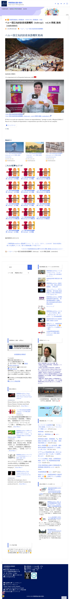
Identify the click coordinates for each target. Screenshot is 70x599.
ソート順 (10, 273)
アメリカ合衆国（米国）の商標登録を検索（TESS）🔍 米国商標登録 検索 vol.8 (49, 460)
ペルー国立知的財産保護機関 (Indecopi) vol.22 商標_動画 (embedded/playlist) (54, 155)
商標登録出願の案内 (15, 3)
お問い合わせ (13, 369)
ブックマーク (11, 125)
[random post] (43, 489)
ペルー (22, 29)
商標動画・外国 (37, 19)
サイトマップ (50, 306)
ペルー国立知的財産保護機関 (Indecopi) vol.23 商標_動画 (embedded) (13, 155)
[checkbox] (3, 596)
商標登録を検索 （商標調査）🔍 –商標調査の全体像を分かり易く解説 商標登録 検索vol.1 (50, 441)
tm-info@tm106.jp (10, 576)
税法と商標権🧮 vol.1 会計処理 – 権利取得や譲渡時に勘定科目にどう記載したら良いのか (49, 447)
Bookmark (7, 591)
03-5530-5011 (8, 575)
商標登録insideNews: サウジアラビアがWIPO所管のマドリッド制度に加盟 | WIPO (24, 456)
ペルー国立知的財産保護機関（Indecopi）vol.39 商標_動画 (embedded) (23, 411)
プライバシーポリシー (11, 584)
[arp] (64, 3)
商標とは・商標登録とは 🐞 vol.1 (48, 434)
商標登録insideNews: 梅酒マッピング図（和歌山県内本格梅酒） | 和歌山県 (54, 285)
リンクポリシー (17, 583)
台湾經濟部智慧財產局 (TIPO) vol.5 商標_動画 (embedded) (52, 333)
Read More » (25, 406)
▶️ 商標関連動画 (12, 19)
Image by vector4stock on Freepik (15, 588)
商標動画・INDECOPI (25, 19)
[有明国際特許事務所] (20, 347)
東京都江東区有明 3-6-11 (11, 569)
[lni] (58, 3)
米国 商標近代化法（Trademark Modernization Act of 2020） (54, 531)
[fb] (55, 3)
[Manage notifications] (3, 592)
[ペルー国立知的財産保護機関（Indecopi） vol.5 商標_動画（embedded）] (35, 147)
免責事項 (7, 583)
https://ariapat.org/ (14, 365)
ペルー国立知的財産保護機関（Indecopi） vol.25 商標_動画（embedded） (27, 116)
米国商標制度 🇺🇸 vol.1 (45, 472)
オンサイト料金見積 (14, 381)
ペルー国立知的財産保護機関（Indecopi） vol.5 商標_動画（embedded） (34, 155)
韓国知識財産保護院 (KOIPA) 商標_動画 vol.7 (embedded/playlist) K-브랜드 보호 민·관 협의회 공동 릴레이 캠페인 (50, 490)
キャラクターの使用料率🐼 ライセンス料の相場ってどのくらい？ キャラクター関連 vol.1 (50, 427)
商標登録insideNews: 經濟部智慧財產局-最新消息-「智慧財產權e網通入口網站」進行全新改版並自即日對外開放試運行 (54, 300)
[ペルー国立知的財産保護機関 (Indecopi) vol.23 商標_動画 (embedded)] (14, 147)
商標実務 (40, 431)
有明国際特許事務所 (20, 354)
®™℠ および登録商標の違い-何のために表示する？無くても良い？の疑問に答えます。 (49, 454)
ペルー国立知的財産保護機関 (34, 29)
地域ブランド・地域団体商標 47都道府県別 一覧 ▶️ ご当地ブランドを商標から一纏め (50, 476)
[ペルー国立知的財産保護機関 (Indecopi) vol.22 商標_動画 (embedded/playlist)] (55, 147)
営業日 (26, 363)
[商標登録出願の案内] (4, 3)
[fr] (61, 3)
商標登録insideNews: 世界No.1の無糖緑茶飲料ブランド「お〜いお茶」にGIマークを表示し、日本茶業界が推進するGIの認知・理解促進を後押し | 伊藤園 (20, 434)
